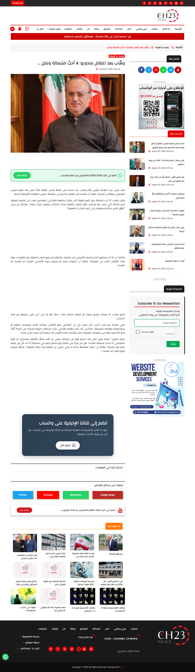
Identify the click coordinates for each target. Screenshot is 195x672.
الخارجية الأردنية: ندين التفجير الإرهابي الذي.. (54, 583)
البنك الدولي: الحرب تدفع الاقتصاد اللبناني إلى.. (56, 555)
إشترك (173, 344)
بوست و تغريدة (162, 47)
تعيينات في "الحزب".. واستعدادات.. (27, 609)
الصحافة (119, 29)
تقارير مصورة (54, 29)
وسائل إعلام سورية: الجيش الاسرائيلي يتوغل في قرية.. (26, 583)
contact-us (17, 3)
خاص (129, 29)
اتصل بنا (40, 29)
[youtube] (178, 70)
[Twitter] (150, 3)
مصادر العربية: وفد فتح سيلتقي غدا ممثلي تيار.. (53, 609)
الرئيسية (178, 29)
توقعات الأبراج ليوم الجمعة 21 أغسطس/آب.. (113, 609)
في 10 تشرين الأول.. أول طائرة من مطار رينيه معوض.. (111, 583)
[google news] (176, 3)
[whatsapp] (27, 29)
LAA (121, 667)
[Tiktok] (78, 649)
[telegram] (171, 3)
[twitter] (148, 70)
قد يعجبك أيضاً (114, 526)
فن (88, 29)
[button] (19, 28)
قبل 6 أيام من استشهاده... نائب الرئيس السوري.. (26, 557)
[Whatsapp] (166, 3)
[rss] (92, 649)
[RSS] (182, 3)
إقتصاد (79, 29)
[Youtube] (160, 3)
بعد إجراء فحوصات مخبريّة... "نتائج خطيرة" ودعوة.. (83, 583)
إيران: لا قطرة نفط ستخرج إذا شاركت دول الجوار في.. (83, 555)
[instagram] (155, 3)
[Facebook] (144, 3)
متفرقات (68, 29)
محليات (154, 29)
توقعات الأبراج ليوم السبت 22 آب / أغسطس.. (83, 609)
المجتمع (107, 29)
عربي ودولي (141, 29)
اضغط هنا (22, 175)
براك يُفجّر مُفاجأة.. (115, 554)
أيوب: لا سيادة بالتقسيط (174, 261)
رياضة (96, 29)
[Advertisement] (68, 231)
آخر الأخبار (166, 29)
